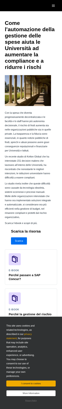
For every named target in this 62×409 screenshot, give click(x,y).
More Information (31, 393)
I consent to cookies (31, 383)
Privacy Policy (31, 401)
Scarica (19, 241)
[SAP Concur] (19, 5)
